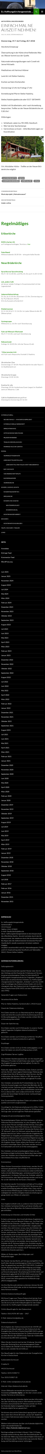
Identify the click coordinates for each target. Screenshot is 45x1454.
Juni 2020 (5, 778)
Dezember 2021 (7, 712)
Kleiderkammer (7, 309)
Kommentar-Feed (7, 557)
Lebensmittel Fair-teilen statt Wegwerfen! (22, 465)
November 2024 (7, 581)
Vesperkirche (9, 483)
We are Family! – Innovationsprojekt (18, 419)
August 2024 (6, 585)
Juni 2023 (5, 633)
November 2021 (7, 717)
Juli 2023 (4, 629)
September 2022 (7, 673)
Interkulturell (7, 415)
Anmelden (5, 548)
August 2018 (6, 875)
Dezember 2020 (7, 765)
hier (28, 244)
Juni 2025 (5, 572)
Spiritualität (27, 181)
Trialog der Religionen (13, 442)
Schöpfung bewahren (11, 181)
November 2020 (7, 770)
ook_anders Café (7, 282)
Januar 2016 (5, 893)
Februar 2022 (6, 704)
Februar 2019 (6, 849)
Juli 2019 (4, 827)
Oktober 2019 (6, 814)
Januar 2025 (5, 576)
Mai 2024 (4, 594)
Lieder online (8, 201)
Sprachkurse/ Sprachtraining (12, 272)
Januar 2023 (5, 655)
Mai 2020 (4, 783)
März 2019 (5, 844)
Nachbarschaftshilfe (12, 474)
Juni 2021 (5, 739)
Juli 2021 (4, 734)
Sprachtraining (10, 428)
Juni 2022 (5, 686)
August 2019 (6, 822)
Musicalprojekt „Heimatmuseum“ (13, 192)
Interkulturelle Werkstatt (14, 424)
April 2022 (5, 695)
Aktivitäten (6, 21)
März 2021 (5, 752)
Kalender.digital (16, 1393)
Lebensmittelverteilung (9, 294)
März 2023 (5, 647)
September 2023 (7, 620)
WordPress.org (6, 562)
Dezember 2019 (7, 805)
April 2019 (5, 840)
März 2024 (5, 598)
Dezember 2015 (7, 897)
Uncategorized (17, 21)
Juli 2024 (4, 589)
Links (3, 532)
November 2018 (7, 862)
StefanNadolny (17, 34)
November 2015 (7, 901)
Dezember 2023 (7, 607)
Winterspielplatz (12, 505)
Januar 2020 (5, 800)
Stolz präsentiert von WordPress (11, 1451)
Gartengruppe (6, 321)
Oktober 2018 (6, 866)
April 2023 (5, 642)
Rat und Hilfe (9, 469)
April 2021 (5, 748)
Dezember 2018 (7, 857)
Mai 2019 (4, 835)
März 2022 (5, 699)
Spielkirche (8, 496)
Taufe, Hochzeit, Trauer (10, 528)
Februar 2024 (6, 603)
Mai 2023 (4, 638)
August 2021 (6, 730)
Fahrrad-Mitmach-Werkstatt (12, 332)
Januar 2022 (5, 708)
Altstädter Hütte (9, 178)
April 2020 (5, 787)
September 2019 (7, 818)
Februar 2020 (6, 796)
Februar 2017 (6, 884)
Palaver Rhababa (10, 437)
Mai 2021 (4, 743)
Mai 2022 (4, 690)
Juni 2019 (5, 831)
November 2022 (7, 664)
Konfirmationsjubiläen (13, 523)
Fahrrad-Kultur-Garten (13, 447)
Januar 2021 (5, 761)
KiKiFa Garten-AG (8, 242)
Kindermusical (12, 510)
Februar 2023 (6, 651)
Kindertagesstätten (11, 492)
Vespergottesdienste (12, 456)
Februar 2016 (6, 888)
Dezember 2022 (7, 660)
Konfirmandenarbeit (12, 514)
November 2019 (7, 809)
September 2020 (7, 774)
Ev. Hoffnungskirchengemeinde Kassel (17, 11)
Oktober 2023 (6, 616)
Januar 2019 (5, 853)
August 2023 (6, 625)
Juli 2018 (4, 879)
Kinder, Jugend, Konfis (10, 487)
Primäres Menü (42, 12)
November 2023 (7, 611)
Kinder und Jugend (11, 501)
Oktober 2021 (6, 721)
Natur (21, 178)
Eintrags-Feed (6, 553)
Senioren (4, 519)
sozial (3, 451)
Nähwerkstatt (6, 342)
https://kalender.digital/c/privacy (18, 1428)
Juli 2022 (4, 682)
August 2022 (6, 677)
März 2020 (5, 792)
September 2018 (7, 871)
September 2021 (7, 726)
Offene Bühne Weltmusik (13, 433)
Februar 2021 (6, 756)
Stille (37, 181)
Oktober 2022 (6, 668)
